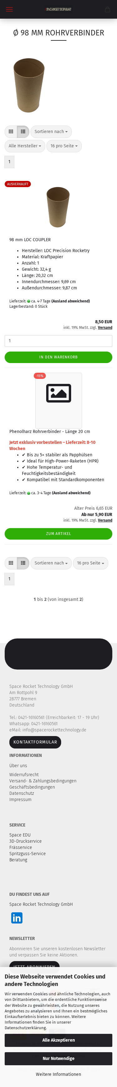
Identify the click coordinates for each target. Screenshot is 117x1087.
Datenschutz (22, 793)
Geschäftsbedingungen (32, 787)
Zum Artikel (58, 534)
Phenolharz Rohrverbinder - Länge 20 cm (49, 431)
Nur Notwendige (59, 1058)
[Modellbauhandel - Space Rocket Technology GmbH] (58, 9)
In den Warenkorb (58, 357)
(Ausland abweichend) (70, 301)
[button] (11, 132)
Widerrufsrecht (24, 774)
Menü (9, 9)
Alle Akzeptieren (58, 1040)
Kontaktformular (35, 742)
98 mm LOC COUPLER (30, 239)
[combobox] (51, 132)
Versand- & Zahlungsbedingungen (43, 781)
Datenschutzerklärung (25, 1027)
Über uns (18, 765)
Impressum (20, 799)
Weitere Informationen (58, 1074)
